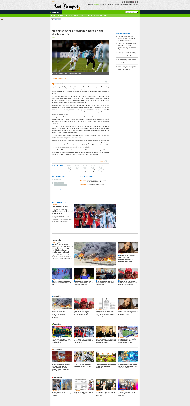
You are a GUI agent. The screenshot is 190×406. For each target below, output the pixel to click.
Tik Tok (133, 2)
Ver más (52, 204)
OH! (113, 4)
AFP (52, 76)
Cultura (102, 4)
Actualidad (90, 4)
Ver (53, 19)
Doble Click (108, 4)
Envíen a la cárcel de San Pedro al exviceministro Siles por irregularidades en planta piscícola (127, 61)
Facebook (122, 2)
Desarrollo (57, 19)
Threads (135, 2)
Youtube (131, 2)
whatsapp (127, 2)
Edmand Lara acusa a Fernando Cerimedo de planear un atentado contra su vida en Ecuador (127, 54)
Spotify (137, 2)
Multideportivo (98, 15)
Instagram (129, 2)
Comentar (102, 82)
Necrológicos (118, 4)
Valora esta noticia (57, 166)
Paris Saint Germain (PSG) (60, 185)
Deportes (96, 4)
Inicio (54, 15)
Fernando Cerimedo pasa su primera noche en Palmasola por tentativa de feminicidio (126, 38)
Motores (90, 15)
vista (51, 242)
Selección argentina (59, 182)
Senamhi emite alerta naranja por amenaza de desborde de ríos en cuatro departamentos (127, 67)
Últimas (61, 15)
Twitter (125, 2)
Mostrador (125, 4)
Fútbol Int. (82, 15)
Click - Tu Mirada (133, 4)
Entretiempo (69, 15)
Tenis (105, 15)
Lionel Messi (57, 179)
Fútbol (76, 15)
